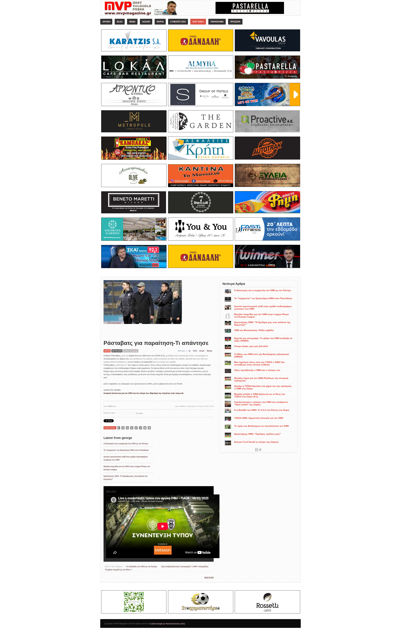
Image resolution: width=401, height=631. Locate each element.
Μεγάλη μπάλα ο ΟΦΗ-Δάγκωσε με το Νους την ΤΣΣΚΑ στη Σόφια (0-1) (259, 395)
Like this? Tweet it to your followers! (149, 427)
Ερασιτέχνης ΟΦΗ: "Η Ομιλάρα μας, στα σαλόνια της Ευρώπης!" (262, 323)
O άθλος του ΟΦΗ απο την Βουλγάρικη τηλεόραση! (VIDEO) (261, 355)
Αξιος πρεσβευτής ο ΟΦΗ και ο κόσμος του (257, 370)
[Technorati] (136, 427)
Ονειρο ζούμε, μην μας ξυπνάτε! (251, 346)
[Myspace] (144, 427)
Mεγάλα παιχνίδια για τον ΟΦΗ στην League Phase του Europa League (261, 315)
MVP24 (107, 351)
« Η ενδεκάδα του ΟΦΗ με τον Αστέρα (141, 566)
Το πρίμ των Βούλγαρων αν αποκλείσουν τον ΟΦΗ (261, 426)
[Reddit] (140, 427)
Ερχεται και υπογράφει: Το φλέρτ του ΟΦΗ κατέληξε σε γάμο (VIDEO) (263, 339)
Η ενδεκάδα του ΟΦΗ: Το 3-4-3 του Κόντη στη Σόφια (261, 410)
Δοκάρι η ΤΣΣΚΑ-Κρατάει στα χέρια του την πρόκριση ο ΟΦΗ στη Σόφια (263, 387)
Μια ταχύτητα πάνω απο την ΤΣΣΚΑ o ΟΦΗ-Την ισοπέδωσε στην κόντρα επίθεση (259, 363)
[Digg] (127, 427)
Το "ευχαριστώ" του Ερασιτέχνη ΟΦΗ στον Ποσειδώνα (126, 450)
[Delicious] (123, 427)
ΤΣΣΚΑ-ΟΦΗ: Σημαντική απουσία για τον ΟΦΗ (258, 418)
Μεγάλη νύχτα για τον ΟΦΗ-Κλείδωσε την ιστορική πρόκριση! (261, 379)
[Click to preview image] (143, 307)
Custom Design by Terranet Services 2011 (167, 624)
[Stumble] (131, 427)
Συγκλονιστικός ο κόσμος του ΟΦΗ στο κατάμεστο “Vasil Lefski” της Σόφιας (261, 403)
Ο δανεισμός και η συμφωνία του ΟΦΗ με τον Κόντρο (126, 444)
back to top (209, 577)
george (135, 351)
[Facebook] (118, 427)
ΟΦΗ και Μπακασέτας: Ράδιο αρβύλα (254, 330)
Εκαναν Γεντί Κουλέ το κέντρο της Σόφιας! (256, 442)
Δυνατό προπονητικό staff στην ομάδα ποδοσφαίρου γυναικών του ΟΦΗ (263, 307)
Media (209, 351)
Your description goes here (153, 9)
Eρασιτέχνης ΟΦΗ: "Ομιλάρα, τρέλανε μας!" (257, 434)
